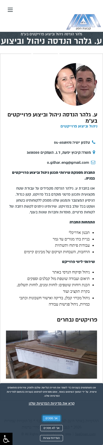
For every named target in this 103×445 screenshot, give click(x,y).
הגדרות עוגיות (51, 437)
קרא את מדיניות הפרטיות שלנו (51, 403)
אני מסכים (52, 418)
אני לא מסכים (52, 427)
